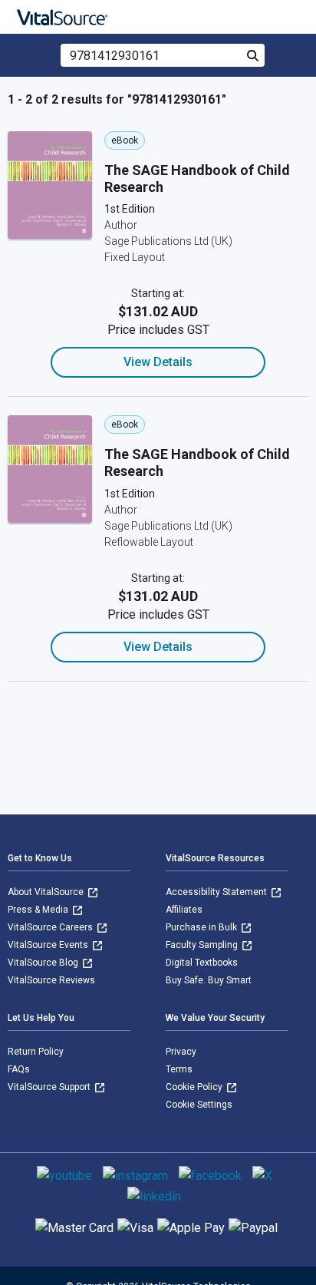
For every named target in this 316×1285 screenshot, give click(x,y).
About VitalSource (47, 892)
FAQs (19, 1069)
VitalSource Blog (44, 962)
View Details (158, 362)
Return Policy (36, 1051)
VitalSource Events (49, 945)
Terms (179, 1069)
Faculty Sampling (203, 945)
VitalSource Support (50, 1087)
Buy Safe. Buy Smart (209, 980)
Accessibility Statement (217, 892)
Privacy (181, 1051)
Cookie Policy (195, 1087)
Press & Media (39, 909)
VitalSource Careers (51, 927)
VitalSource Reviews (51, 980)
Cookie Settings (199, 1104)
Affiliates (184, 909)
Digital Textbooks (202, 962)
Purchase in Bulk (202, 927)
